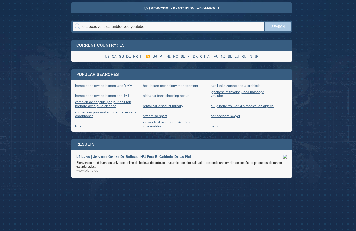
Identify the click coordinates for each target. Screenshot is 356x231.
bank (214, 126)
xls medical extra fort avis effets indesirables (167, 124)
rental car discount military (163, 106)
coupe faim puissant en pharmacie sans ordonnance (105, 114)
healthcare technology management (170, 85)
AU (216, 56)
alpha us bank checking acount (166, 96)
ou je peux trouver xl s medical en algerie (242, 106)
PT (162, 56)
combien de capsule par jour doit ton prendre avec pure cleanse (103, 104)
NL (168, 56)
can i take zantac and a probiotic (235, 85)
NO (175, 56)
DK (195, 56)
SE (183, 56)
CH (202, 56)
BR (155, 56)
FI (189, 56)
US (107, 56)
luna (78, 126)
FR (135, 56)
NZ (223, 56)
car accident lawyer (225, 116)
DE (128, 56)
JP (256, 56)
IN (250, 56)
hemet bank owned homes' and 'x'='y (103, 85)
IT (141, 56)
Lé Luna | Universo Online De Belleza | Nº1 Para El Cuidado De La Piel (133, 157)
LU (237, 56)
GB (121, 56)
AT (209, 56)
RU (243, 56)
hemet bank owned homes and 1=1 (102, 96)
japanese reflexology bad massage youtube (237, 94)
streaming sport (155, 116)
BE (230, 56)
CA (114, 56)
